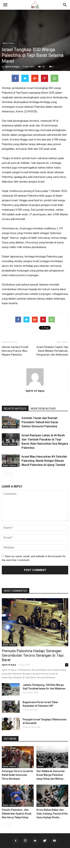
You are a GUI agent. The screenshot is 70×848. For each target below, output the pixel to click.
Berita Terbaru (9, 43)
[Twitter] (44, 840)
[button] (65, 5)
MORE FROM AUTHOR (43, 408)
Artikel (40, 766)
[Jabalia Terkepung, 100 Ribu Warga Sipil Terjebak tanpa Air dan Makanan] (11, 689)
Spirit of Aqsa (12, 66)
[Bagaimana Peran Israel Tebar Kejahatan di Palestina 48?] (11, 706)
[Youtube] (54, 840)
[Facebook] (15, 840)
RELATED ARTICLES (15, 408)
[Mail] (35, 840)
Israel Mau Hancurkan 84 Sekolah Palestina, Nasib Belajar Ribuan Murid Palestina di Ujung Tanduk (44, 461)
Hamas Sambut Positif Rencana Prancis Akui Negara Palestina (15, 350)
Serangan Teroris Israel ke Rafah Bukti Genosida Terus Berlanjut (17, 775)
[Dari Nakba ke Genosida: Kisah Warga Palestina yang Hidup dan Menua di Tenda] (52, 757)
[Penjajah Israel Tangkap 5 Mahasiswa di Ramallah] (11, 724)
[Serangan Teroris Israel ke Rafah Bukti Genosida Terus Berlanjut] (18, 757)
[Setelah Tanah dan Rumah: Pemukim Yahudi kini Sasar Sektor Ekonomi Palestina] (11, 422)
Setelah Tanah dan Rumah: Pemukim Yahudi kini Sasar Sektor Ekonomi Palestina (40, 422)
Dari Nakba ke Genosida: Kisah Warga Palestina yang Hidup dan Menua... (50, 775)
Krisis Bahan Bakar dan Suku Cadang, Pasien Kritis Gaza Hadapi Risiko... (52, 813)
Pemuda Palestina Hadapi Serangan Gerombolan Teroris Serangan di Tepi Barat (33, 655)
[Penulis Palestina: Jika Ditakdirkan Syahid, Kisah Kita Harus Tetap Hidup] (18, 796)
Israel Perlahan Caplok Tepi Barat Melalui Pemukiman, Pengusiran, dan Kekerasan (52, 350)
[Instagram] (25, 840)
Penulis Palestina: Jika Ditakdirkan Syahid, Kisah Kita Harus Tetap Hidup (16, 813)
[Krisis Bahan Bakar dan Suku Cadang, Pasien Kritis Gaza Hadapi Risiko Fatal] (52, 796)
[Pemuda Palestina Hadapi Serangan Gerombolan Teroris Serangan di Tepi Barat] (35, 622)
